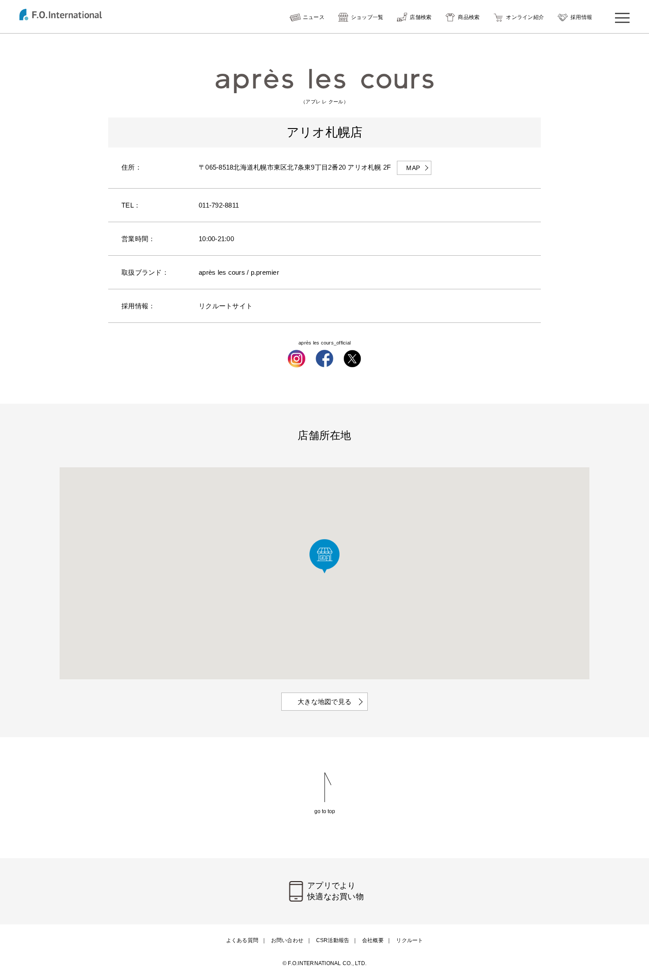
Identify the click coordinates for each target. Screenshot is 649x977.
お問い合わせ (287, 940)
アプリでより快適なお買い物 (335, 891)
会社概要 (373, 940)
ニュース (313, 17)
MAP (413, 167)
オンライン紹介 (525, 17)
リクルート (409, 940)
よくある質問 (242, 940)
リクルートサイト (226, 306)
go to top (324, 811)
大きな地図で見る (324, 701)
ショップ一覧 (367, 17)
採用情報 (581, 17)
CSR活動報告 (333, 940)
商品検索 (468, 17)
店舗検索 (420, 17)
